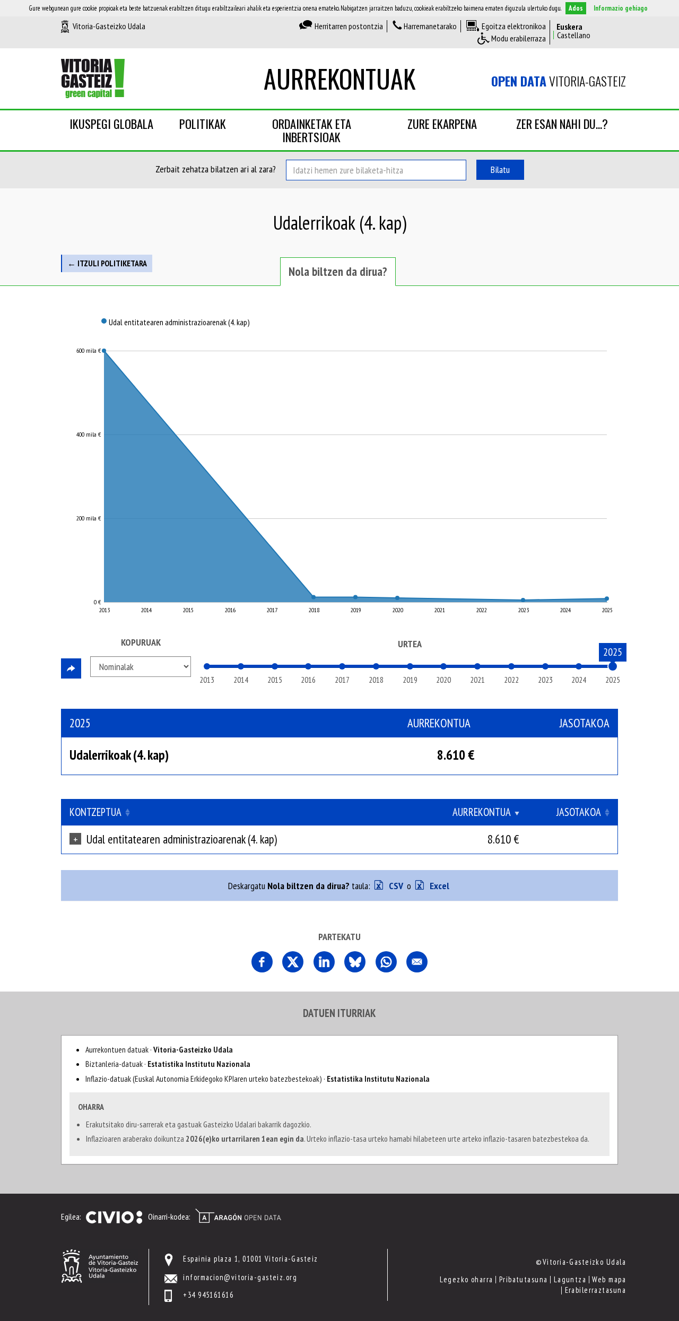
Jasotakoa (578, 812)
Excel (438, 886)
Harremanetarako (430, 26)
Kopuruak (141, 642)
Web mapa (609, 1279)
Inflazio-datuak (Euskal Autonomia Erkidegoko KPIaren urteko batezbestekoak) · (257, 1078)
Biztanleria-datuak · (167, 1063)
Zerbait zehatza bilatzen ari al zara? (215, 169)
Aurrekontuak (339, 78)
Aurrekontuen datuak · (159, 1049)
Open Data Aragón (238, 1216)
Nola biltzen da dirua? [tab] (338, 271)
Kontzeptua (95, 812)
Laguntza (570, 1279)
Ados (576, 8)
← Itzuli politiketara (107, 263)
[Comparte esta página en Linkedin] (324, 961)
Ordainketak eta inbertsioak (311, 130)
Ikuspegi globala (111, 124)
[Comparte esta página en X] (292, 961)
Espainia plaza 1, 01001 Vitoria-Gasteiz (250, 1259)
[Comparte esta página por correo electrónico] (417, 961)
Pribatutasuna (523, 1279)
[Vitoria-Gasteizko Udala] (99, 1265)
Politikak (202, 124)
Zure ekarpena (442, 124)
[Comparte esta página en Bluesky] (354, 961)
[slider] (612, 666)
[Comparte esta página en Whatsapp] (386, 961)
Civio (113, 1218)
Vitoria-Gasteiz (558, 81)
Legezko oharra (466, 1279)
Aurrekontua (481, 812)
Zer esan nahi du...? (562, 124)
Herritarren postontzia (349, 26)
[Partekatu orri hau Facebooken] (262, 961)
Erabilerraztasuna (595, 1290)
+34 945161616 (208, 1295)
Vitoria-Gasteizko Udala (109, 26)
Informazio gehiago (621, 8)
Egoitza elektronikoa (514, 26)
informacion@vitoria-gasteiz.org (240, 1277)
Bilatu (500, 169)
